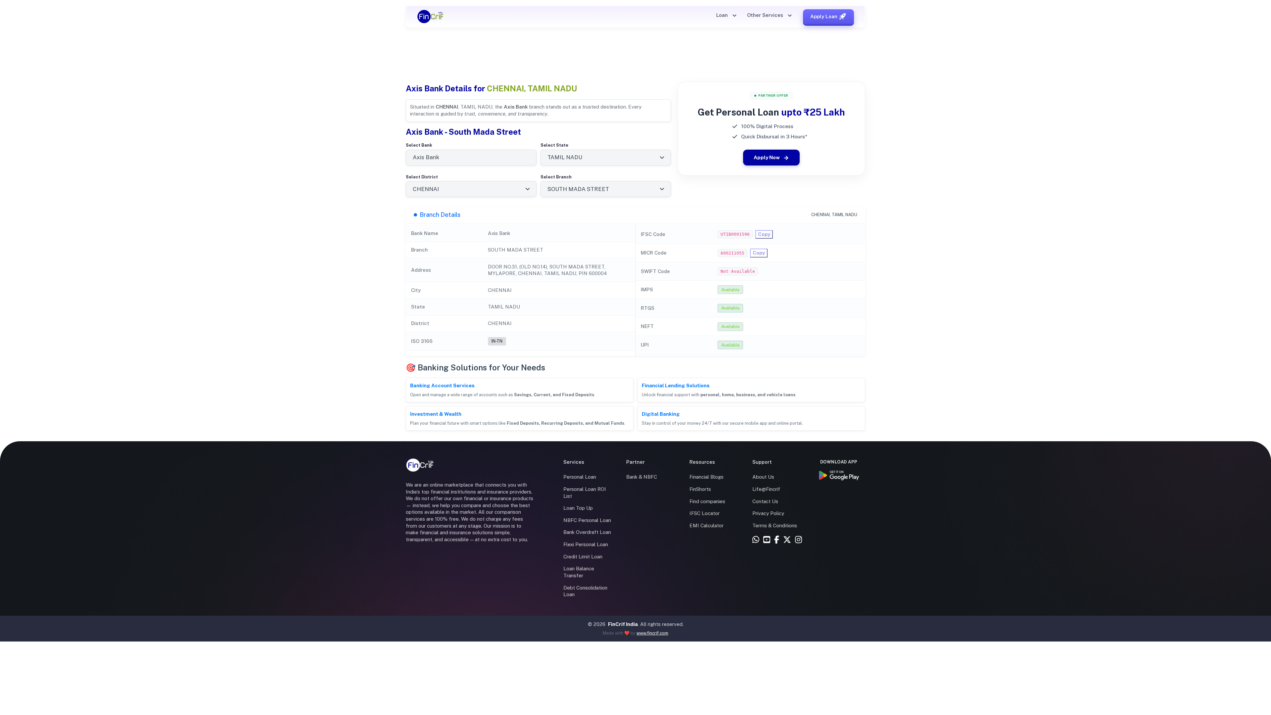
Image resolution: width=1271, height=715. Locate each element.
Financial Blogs (706, 477)
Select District (422, 176)
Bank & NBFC (641, 477)
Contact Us (765, 501)
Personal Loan (579, 477)
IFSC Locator (704, 513)
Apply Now (767, 157)
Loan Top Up (578, 508)
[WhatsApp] (755, 540)
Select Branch (556, 176)
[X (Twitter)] (787, 540)
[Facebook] (776, 540)
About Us (763, 477)
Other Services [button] (765, 15)
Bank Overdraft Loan (587, 532)
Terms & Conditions (774, 525)
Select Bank (419, 145)
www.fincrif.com (652, 633)
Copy (764, 234)
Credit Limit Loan (582, 556)
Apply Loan (823, 16)
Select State (554, 145)
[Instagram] (798, 540)
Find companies (707, 501)
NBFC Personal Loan (587, 520)
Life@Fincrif (766, 489)
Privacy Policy (768, 513)
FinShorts (700, 489)
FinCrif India (623, 624)
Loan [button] (722, 15)
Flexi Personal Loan (585, 544)
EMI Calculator (706, 525)
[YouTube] (766, 540)
